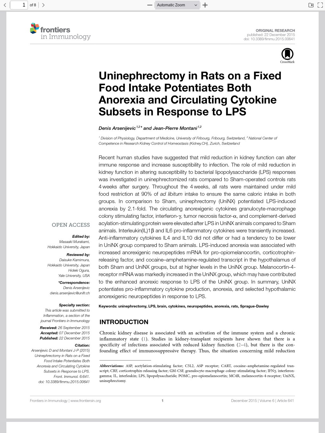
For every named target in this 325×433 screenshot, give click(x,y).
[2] (239, 345)
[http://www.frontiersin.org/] (85, 401)
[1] (144, 339)
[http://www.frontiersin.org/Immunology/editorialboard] (275, 31)
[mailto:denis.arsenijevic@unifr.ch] (70, 293)
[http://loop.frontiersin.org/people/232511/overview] (117, 128)
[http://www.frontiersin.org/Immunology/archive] (262, 401)
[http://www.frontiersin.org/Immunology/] (60, 32)
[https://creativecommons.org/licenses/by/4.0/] (71, 224)
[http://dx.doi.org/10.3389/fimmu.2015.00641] (272, 40)
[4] (244, 345)
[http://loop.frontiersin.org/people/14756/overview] (175, 128)
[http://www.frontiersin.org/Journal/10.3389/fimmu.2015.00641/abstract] (190, 77)
